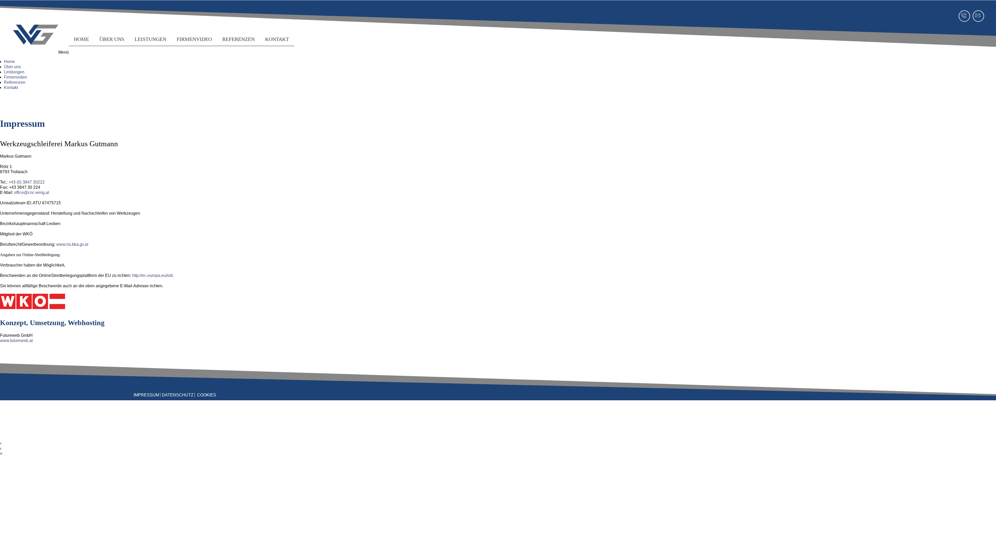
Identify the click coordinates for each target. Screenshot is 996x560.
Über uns (111, 39)
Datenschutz (177, 395)
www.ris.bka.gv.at (72, 244)
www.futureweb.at (16, 340)
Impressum (146, 395)
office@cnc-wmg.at (31, 192)
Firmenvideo (194, 39)
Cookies (206, 395)
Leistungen (150, 39)
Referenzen (238, 39)
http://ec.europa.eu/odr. (153, 275)
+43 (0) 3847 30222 (27, 182)
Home (81, 39)
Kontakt (277, 39)
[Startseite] (32, 307)
